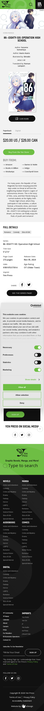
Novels (6, 481)
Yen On (24, 621)
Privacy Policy (32, 662)
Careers (5, 626)
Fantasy (5, 499)
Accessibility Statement (22, 701)
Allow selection (22, 395)
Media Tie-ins (26, 550)
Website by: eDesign (22, 706)
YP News (6, 616)
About (5, 623)
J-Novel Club (26, 634)
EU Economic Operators (11, 637)
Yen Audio (25, 627)
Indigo (27, 168)
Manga (11, 33)
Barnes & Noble (31, 164)
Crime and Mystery (9, 492)
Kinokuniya (10, 171)
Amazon (9, 164)
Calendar (6, 620)
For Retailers (7, 633)
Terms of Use (11, 664)
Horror (5, 502)
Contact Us (7, 640)
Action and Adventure (10, 485)
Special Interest (8, 519)
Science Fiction (8, 512)
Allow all (22, 387)
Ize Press (25, 631)
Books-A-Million (12, 168)
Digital (6, 567)
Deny (22, 403)
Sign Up (33, 652)
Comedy (16, 232)
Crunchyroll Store (31, 171)
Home (5, 33)
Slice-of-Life (26, 232)
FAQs (5, 630)
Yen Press (25, 617)
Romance (7, 232)
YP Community (8, 613)
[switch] (37, 355)
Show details (30, 379)
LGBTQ (5, 505)
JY (22, 624)
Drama (5, 495)
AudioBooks (9, 522)
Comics (25, 522)
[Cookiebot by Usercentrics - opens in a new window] (31, 305)
